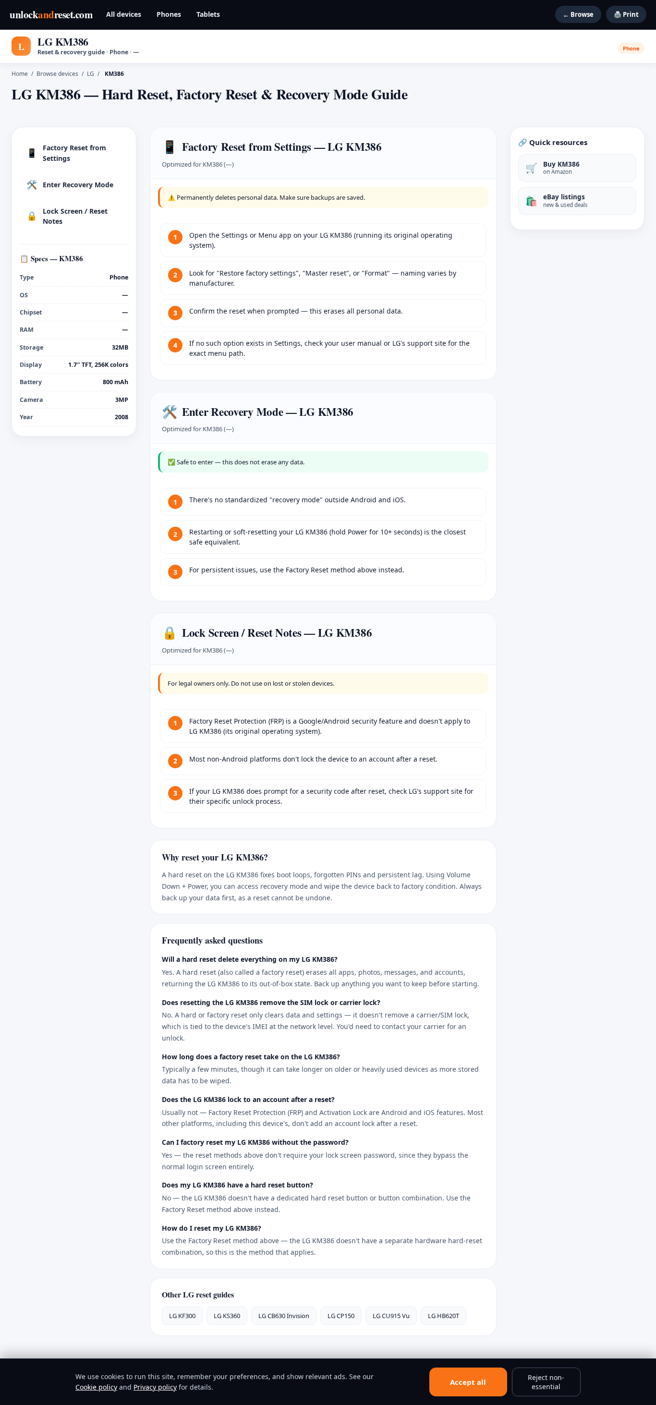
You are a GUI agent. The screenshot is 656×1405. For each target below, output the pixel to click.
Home (20, 74)
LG (90, 74)
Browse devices (57, 74)
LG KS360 (227, 1315)
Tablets (208, 14)
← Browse (578, 14)
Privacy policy (155, 1387)
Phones (169, 14)
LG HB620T (443, 1315)
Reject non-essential (546, 1382)
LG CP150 (341, 1315)
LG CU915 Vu (391, 1315)
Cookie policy (96, 1387)
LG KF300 (182, 1315)
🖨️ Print (626, 14)
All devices (123, 14)
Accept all (468, 1382)
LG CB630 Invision (283, 1315)
